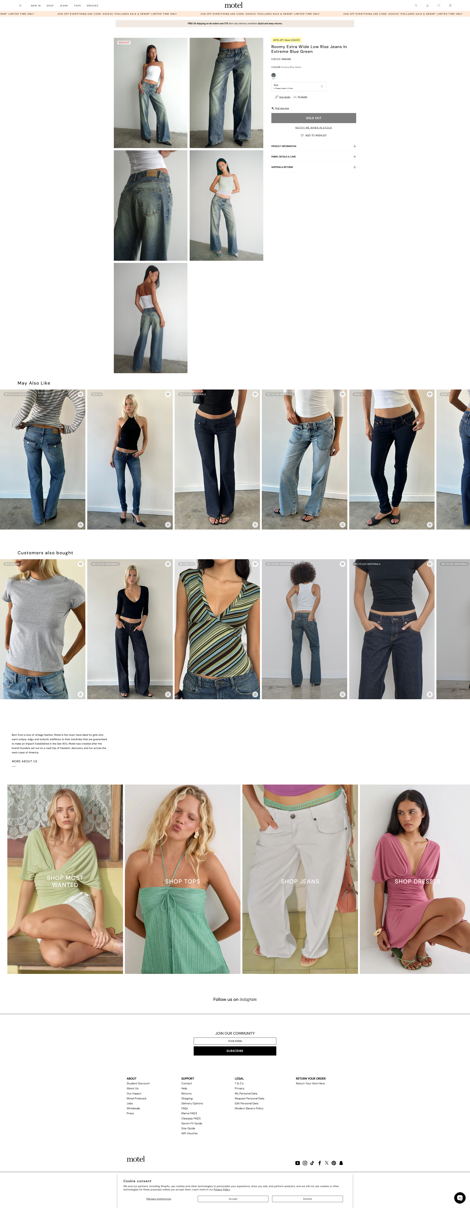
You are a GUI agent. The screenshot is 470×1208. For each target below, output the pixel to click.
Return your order (311, 1078)
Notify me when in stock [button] (313, 127)
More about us (24, 761)
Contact (186, 1083)
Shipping (187, 1098)
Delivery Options (192, 1103)
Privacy (239, 1088)
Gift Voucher (189, 1133)
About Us (133, 1088)
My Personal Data (246, 1093)
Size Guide (284, 97)
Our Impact (134, 1093)
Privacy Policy (222, 1189)
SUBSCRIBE (235, 1051)
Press (130, 1113)
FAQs (184, 1108)
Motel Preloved (136, 1098)
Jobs (130, 1103)
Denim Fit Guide (191, 1123)
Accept (233, 1198)
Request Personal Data (249, 1098)
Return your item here (310, 1083)
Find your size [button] (282, 108)
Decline (307, 1198)
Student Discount (138, 1083)
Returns (186, 1093)
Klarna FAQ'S (189, 1113)
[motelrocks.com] (234, 5)
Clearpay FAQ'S (191, 1118)
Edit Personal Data (246, 1103)
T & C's (239, 1083)
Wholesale (133, 1108)
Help (184, 1088)
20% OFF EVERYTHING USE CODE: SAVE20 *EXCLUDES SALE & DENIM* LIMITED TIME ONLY (76, 13)
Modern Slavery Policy (249, 1108)
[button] (313, 135)
